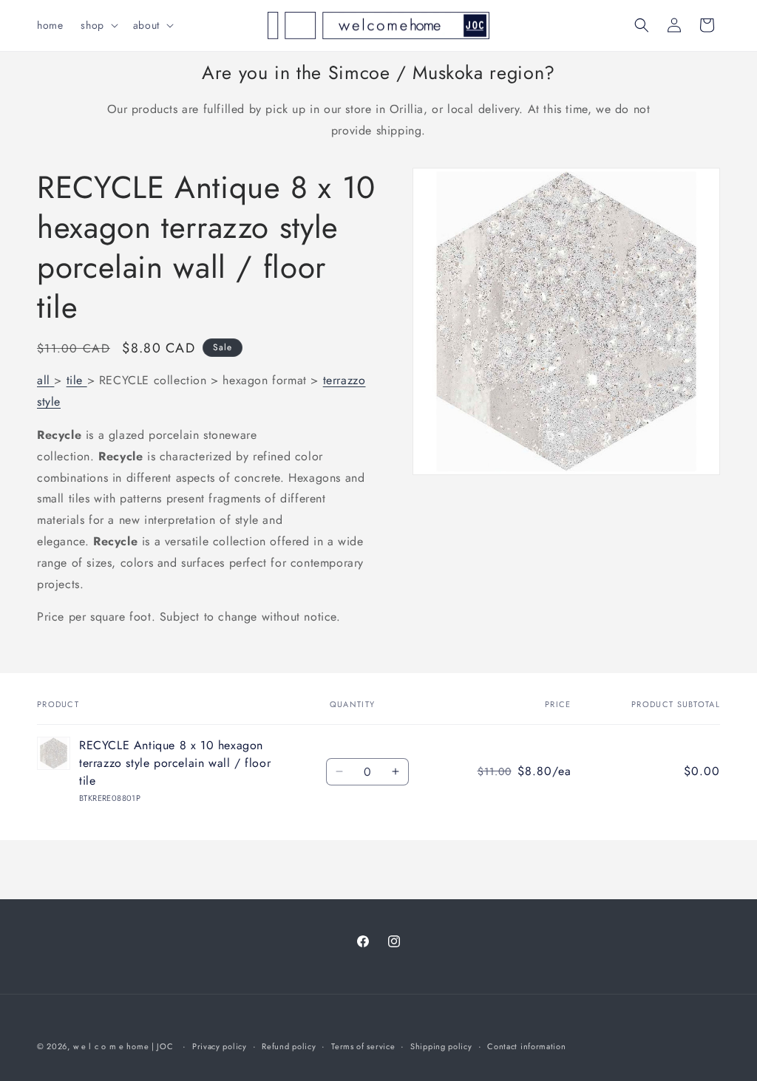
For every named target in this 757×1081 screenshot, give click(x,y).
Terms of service (363, 1046)
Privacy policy (219, 1046)
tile (75, 380)
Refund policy (289, 1046)
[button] (97, 25)
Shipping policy (441, 1046)
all (43, 380)
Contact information (526, 1046)
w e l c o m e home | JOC (123, 1046)
